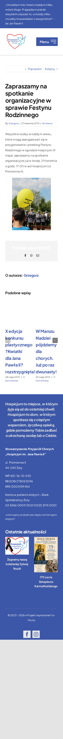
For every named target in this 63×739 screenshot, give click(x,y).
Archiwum (47, 123)
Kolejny (50, 69)
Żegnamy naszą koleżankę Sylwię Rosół (17, 564)
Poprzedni (35, 69)
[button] (7, 340)
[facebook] (27, 634)
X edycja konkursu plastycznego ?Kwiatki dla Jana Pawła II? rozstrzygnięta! (20, 351)
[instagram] (36, 634)
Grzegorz (14, 123)
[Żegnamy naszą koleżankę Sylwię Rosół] (17, 546)
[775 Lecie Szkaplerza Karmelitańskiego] (46, 554)
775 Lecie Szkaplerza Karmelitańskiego (45, 581)
